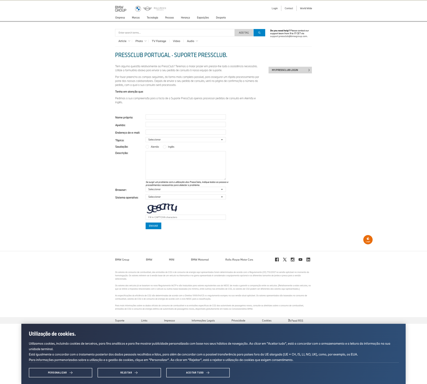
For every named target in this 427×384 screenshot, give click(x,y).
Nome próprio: (124, 117)
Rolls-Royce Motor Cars (239, 259)
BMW (149, 259)
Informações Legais (203, 320)
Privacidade (238, 320)
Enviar (153, 225)
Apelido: (120, 125)
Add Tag (244, 32)
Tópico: (119, 140)
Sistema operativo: (126, 197)
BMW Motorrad (200, 259)
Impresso (169, 320)
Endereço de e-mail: (127, 132)
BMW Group (122, 259)
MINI (171, 259)
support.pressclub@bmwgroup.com (288, 36)
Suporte (119, 320)
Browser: (121, 189)
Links (144, 320)
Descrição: (121, 153)
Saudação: (121, 146)
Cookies (267, 320)
